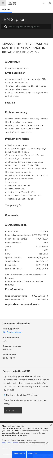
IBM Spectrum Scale (12, 332)
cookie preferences (10, 442)
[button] (51, 425)
